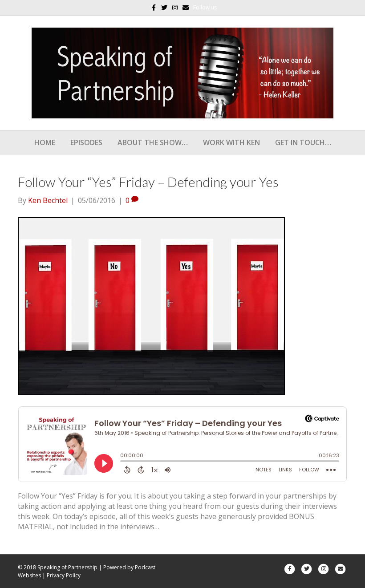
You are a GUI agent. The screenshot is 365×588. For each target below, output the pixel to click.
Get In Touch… (303, 142)
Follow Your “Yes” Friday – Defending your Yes (148, 182)
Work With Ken (231, 142)
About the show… (153, 142)
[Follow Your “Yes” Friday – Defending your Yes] (151, 305)
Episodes (86, 142)
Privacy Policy (64, 575)
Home (44, 142)
